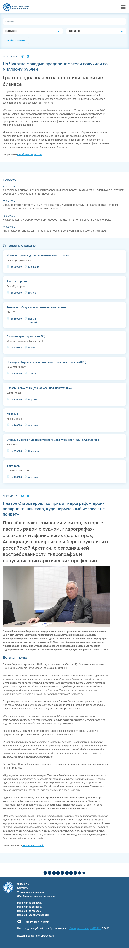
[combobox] (33, 31)
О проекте (23, 884)
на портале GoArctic (33, 845)
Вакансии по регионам (30, 906)
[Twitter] (22, 56)
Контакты (22, 888)
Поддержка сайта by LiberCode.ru (35, 935)
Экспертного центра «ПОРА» (85, 928)
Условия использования (30, 892)
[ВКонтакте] (28, 56)
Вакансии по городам (29, 911)
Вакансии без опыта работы (33, 915)
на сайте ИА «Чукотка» (29, 154)
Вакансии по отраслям (30, 902)
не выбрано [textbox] (11, 31)
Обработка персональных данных (36, 896)
